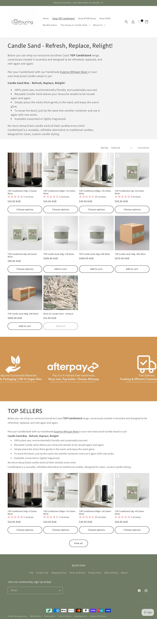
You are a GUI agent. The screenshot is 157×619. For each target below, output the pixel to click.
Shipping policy (80, 616)
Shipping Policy (59, 572)
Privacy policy (49, 616)
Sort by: (104, 147)
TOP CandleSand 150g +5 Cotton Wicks (22, 192)
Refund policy (35, 616)
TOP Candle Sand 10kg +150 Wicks (58, 254)
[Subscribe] (59, 590)
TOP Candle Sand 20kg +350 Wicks (130, 254)
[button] (75, 25)
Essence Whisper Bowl (74, 72)
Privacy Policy (95, 572)
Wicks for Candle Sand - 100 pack (58, 314)
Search (124, 572)
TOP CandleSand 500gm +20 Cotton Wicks (95, 192)
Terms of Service (77, 572)
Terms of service (64, 616)
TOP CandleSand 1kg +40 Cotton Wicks (129, 192)
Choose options (25, 209)
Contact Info (42, 572)
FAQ (31, 572)
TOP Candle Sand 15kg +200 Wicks (94, 254)
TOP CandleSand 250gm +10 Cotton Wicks (59, 192)
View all (78, 543)
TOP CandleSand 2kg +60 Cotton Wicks (22, 255)
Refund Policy (111, 572)
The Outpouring (20, 616)
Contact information (98, 616)
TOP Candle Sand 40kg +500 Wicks (23, 314)
